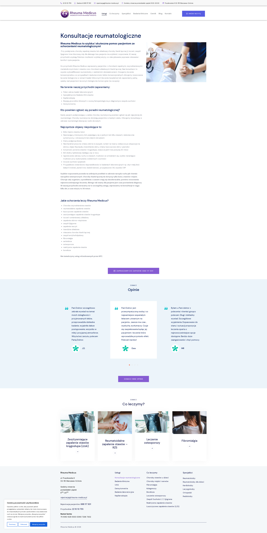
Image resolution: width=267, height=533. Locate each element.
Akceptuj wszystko (38, 524)
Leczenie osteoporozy (152, 441)
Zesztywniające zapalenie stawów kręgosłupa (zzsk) (77, 443)
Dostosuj (12, 524)
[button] (129, 364)
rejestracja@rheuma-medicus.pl (73, 497)
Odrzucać (23, 524)
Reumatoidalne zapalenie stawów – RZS (115, 444)
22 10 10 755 (77, 509)
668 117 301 (86, 504)
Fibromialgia (189, 440)
